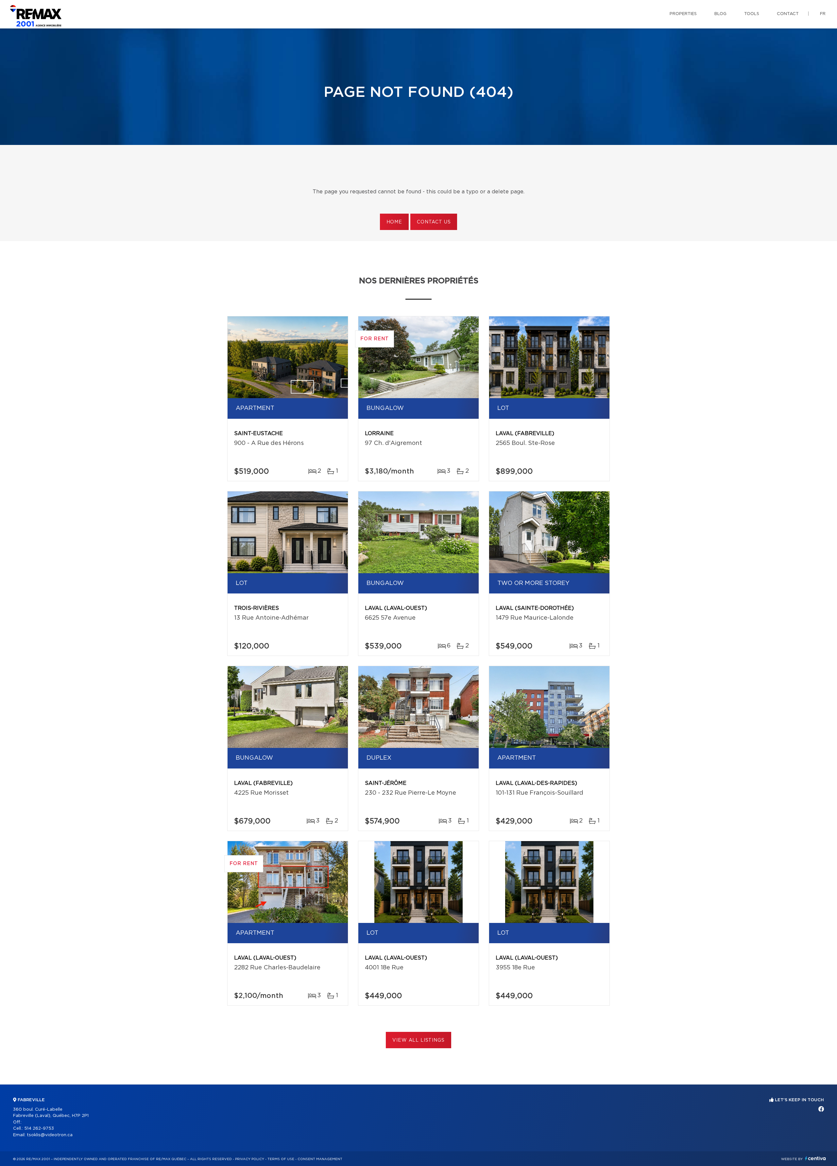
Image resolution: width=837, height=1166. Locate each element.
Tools (751, 14)
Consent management (320, 1159)
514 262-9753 (39, 1128)
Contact (788, 14)
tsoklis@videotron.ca (50, 1135)
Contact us (434, 222)
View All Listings (418, 1040)
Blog (720, 14)
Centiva (815, 1158)
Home (394, 222)
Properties (683, 14)
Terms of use (280, 1159)
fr (823, 14)
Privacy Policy (249, 1159)
